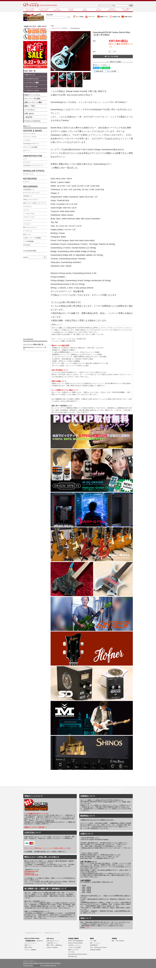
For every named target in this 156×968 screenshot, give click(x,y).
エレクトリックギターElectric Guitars (30, 9)
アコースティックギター (30, 136)
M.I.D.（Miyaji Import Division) (98, 947)
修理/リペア (28, 945)
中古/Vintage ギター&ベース (31, 143)
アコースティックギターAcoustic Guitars (43, 9)
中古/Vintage (26, 245)
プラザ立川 (71, 952)
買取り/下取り (28, 947)
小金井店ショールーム (74, 945)
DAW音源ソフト (27, 196)
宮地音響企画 (94, 945)
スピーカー (26, 210)
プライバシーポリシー (29, 961)
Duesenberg (75, 28)
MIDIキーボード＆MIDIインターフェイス (34, 203)
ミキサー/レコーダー (29, 217)
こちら (87, 927)
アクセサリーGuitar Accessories (112, 9)
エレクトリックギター (60, 28)
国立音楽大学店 (72, 956)
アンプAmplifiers (84, 9)
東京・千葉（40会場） (118, 940)
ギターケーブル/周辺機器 (30, 147)
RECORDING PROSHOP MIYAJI (77, 954)
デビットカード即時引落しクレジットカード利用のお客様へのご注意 (47, 848)
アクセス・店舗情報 (30, 949)
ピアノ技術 (93, 940)
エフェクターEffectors (71, 9)
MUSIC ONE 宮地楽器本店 (75, 940)
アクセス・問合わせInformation (126, 9)
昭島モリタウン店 (73, 949)
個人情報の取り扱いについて (33, 932)
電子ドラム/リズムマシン (30, 227)
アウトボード (27, 224)
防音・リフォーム (95, 943)
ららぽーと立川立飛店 (74, 947)
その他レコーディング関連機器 (32, 238)
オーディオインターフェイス (31, 192)
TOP (52, 26)
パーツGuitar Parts (98, 9)
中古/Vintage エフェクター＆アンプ (33, 165)
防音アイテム (27, 234)
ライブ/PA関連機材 (28, 241)
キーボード (26, 181)
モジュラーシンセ (28, 173)
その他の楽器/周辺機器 (29, 250)
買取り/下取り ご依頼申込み (54, 945)
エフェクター (27, 162)
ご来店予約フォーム (52, 943)
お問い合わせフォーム (52, 940)
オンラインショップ (30, 943)
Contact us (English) (52, 947)
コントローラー (27, 220)
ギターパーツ (27, 150)
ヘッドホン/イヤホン (29, 213)
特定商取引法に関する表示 (52, 932)
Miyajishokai (36, 965)
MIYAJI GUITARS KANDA (75, 943)
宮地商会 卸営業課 (95, 949)
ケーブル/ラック (27, 231)
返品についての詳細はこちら (102, 65)
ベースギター (27, 140)
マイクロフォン (27, 206)
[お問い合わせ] (127, 18)
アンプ (25, 159)
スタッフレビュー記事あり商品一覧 (33, 344)
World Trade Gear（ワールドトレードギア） (34, 348)
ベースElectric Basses (57, 9)
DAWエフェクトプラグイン (31, 199)
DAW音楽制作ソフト (29, 189)
